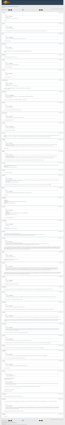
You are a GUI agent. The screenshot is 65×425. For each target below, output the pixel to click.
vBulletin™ (6, 422)
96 (20, 9)
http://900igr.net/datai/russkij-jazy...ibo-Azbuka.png (10, 228)
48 (13, 9)
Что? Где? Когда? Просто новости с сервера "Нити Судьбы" (10, 6)
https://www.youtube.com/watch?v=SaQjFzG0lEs (11, 18)
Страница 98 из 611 (5, 9)
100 (25, 9)
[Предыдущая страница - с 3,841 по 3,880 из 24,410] (11, 9)
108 (32, 9)
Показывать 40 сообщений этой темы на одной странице (57, 419)
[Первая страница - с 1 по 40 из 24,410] (9, 9)
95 (19, 9)
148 (34, 9)
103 (29, 9)
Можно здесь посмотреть (9, 48)
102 (28, 9)
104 (31, 9)
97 (21, 9)
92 (15, 9)
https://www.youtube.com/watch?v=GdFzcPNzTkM (10, 167)
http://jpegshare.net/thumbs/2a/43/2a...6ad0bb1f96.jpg (11, 259)
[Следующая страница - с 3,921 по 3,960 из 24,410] (40, 9)
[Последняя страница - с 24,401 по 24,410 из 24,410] (42, 9)
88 (14, 9)
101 (26, 9)
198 (36, 9)
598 (37, 9)
